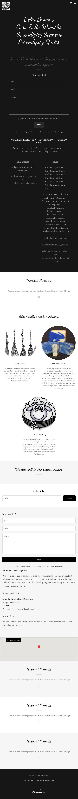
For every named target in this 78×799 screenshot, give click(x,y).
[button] (75, 3)
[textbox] (39, 81)
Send (39, 125)
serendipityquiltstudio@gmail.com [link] (18, 599)
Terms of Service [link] (55, 132)
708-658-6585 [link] (8, 605)
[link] (6, 3)
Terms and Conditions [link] (45, 780)
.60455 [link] (17, 602)
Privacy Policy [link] (45, 132)
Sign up (69, 498)
